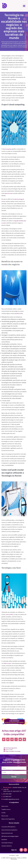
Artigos (7, 751)
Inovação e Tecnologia (14, 751)
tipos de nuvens (9, 193)
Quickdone (4, 839)
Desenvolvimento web (7, 833)
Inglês (17, 855)
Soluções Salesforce (6, 846)
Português (12, 855)
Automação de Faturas (7, 843)
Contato (3, 813)
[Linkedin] (21, 850)
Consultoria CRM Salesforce (8, 827)
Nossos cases (4, 816)
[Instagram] (25, 850)
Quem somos (4, 806)
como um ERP (9, 614)
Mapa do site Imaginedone (8, 819)
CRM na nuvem (7, 663)
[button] (24, 6)
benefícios (17, 313)
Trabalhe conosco (5, 809)
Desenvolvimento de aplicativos (9, 830)
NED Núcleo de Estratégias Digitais (10, 836)
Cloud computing (7, 149)
